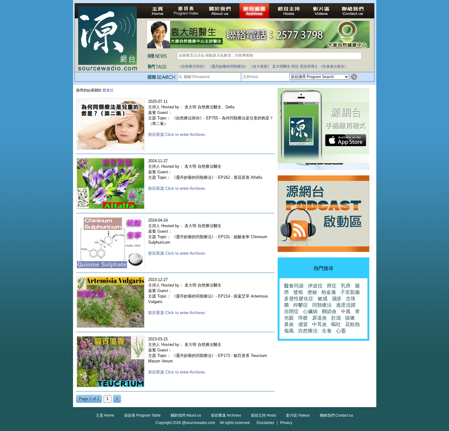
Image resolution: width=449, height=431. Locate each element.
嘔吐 (336, 324)
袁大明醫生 (281, 66)
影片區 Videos (298, 415)
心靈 (341, 330)
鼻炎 (289, 324)
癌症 (295, 66)
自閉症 (291, 311)
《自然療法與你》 (192, 66)
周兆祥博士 (309, 66)
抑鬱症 (300, 305)
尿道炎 (319, 317)
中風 (346, 311)
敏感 (322, 298)
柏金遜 (328, 292)
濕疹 (336, 298)
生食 (327, 330)
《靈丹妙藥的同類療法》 (228, 66)
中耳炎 (319, 324)
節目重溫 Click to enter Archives (176, 134)
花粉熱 (352, 324)
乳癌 (346, 285)
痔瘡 (303, 317)
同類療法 (322, 305)
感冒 (303, 324)
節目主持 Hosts (263, 415)
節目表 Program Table (142, 415)
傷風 (289, 330)
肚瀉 (336, 317)
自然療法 (308, 330)
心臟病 (310, 311)
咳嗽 (350, 317)
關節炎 (329, 311)
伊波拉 (315, 285)
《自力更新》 (260, 66)
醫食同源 (294, 285)
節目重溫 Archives (226, 415)
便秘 (312, 292)
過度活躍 (346, 305)
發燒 (298, 292)
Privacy (286, 423)
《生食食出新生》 (333, 66)
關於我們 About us (186, 415)
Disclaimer (265, 423)
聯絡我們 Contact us (336, 415)
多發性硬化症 (298, 298)
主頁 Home (105, 415)
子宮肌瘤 (350, 292)
